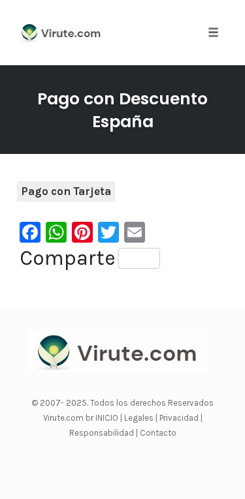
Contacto (158, 433)
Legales (139, 418)
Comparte (68, 258)
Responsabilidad (102, 433)
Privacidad (180, 418)
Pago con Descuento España (122, 110)
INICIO (107, 418)
